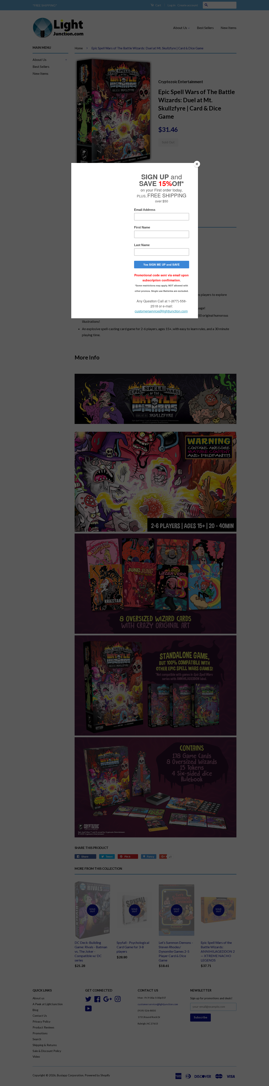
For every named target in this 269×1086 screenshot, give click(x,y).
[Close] (197, 164)
